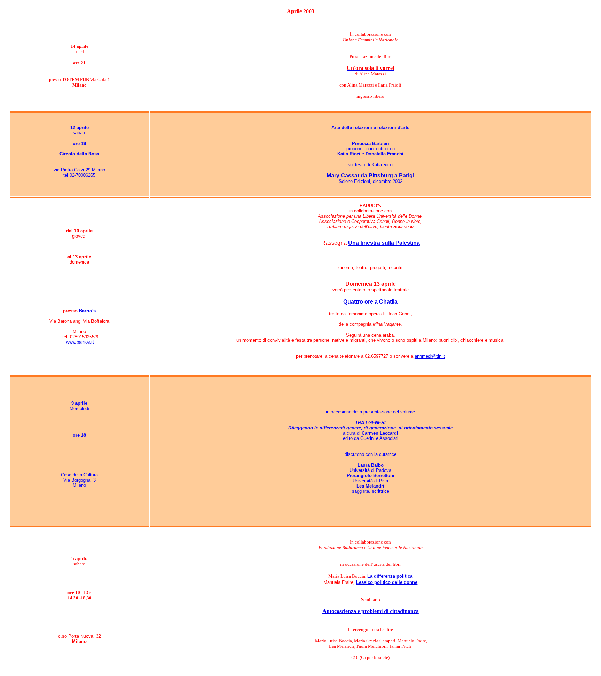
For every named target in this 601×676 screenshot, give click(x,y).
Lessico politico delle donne (386, 582)
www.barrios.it (80, 342)
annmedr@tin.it (430, 356)
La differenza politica (389, 576)
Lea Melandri (370, 486)
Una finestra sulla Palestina (384, 243)
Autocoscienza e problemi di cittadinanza (370, 611)
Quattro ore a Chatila (370, 302)
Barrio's (87, 310)
